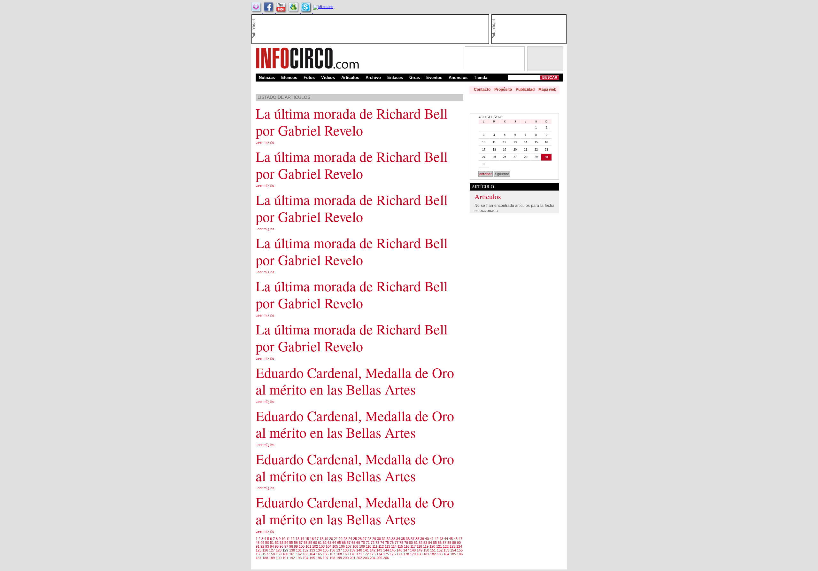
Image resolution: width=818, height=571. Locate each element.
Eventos (434, 77)
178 (406, 554)
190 (279, 558)
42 (437, 539)
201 (353, 558)
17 (483, 149)
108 (355, 546)
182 (433, 554)
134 (319, 550)
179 (413, 554)
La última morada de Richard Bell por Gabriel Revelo (352, 121)
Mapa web (547, 89)
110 (369, 546)
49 (262, 542)
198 (332, 558)
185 (453, 554)
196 (319, 558)
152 (440, 550)
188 (265, 558)
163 (306, 554)
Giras (414, 77)
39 (422, 539)
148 (413, 550)
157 (265, 554)
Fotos (309, 77)
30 (546, 157)
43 (441, 539)
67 (349, 542)
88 (449, 542)
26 (504, 157)
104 (329, 546)
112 (381, 546)
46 (456, 539)
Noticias (267, 77)
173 (373, 554)
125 (259, 550)
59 (310, 542)
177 (400, 554)
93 (267, 546)
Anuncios (458, 77)
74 (382, 542)
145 (393, 550)
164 (312, 554)
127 (272, 550)
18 (494, 149)
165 (319, 554)
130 (292, 550)
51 (272, 542)
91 (258, 546)
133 (312, 550)
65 (339, 542)
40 (427, 539)
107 (349, 546)
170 (353, 554)
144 (386, 550)
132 (306, 550)
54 (286, 542)
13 (515, 142)
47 (460, 539)
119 (426, 546)
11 (494, 142)
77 (397, 542)
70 (363, 542)
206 (386, 558)
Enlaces (395, 77)
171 (359, 554)
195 (312, 558)
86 (440, 542)
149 (420, 550)
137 (339, 550)
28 (525, 157)
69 (358, 542)
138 (346, 550)
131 (299, 550)
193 (299, 558)
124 (459, 546)
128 (279, 550)
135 (326, 550)
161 (292, 554)
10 (483, 142)
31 (483, 164)
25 (494, 157)
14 (525, 142)
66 (344, 542)
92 (262, 546)
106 (342, 546)
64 (334, 542)
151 (433, 550)
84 (430, 542)
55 (291, 542)
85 (435, 542)
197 (326, 558)
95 (277, 546)
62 (325, 542)
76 (392, 542)
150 (426, 550)
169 (346, 554)
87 (445, 542)
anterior (485, 174)
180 (420, 554)
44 (446, 539)
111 (375, 546)
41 (432, 539)
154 (453, 550)
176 (393, 554)
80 (411, 542)
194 (306, 558)
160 (285, 554)
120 (432, 546)
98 (291, 546)
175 (386, 554)
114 (394, 546)
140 (359, 550)
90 (459, 542)
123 (453, 546)
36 (408, 539)
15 (536, 142)
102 (315, 546)
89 (454, 542)
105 (335, 546)
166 (326, 554)
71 (368, 542)
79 (406, 542)
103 (322, 546)
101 (308, 546)
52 (277, 542)
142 (373, 550)
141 (366, 550)
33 (393, 539)
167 (332, 554)
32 (389, 539)
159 (279, 554)
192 (292, 558)
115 (400, 546)
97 (286, 546)
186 (460, 554)
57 (301, 542)
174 (379, 554)
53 (282, 542)
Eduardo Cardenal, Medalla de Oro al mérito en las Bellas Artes (355, 381)
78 (401, 542)
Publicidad (525, 89)
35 (403, 539)
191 (285, 558)
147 (406, 550)
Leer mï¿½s (265, 142)
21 (525, 149)
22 (536, 149)
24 (483, 157)
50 (267, 542)
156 (259, 554)
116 (407, 546)
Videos (328, 77)
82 (421, 542)
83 (425, 542)
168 (339, 554)
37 (413, 539)
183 (440, 554)
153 (447, 550)
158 (272, 554)
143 (379, 550)
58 (306, 542)
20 (515, 149)
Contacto (482, 89)
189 (272, 558)
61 (320, 542)
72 (373, 542)
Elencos (289, 77)
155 (460, 550)
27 (515, 157)
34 (398, 539)
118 (420, 546)
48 (258, 542)
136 (332, 550)
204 (373, 558)
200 (346, 558)
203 (366, 558)
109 (362, 546)
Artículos (350, 77)
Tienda (480, 77)
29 (536, 157)
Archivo (373, 77)
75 (387, 542)
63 (330, 542)
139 (353, 550)
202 (359, 558)
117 (413, 546)
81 (416, 542)
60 (315, 542)
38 (417, 539)
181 (426, 554)
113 (388, 546)
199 (339, 558)
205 (379, 558)
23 (546, 149)
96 (282, 546)
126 (265, 550)
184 (447, 554)
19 (504, 149)
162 (299, 554)
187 (259, 558)
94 (272, 546)
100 (302, 546)
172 (366, 554)
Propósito (503, 89)
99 (296, 546)
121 (439, 546)
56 (296, 542)
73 (377, 542)
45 (451, 539)
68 (353, 542)
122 (446, 546)
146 (400, 550)
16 (546, 142)
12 (504, 142)
